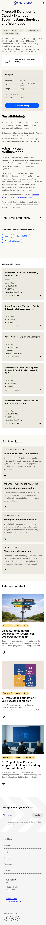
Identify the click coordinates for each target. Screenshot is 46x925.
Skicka (37, 815)
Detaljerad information (16, 218)
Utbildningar (9, 839)
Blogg (6, 851)
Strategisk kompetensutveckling (20, 519)
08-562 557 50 (11, 899)
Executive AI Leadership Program (21, 453)
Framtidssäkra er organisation (19, 488)
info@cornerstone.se (13, 901)
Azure (7, 236)
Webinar (7, 858)
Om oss (7, 870)
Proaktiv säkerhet (12, 241)
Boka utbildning (22, 105)
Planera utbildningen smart (18, 551)
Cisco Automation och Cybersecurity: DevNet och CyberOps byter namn (18, 633)
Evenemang (8, 864)
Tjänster (7, 845)
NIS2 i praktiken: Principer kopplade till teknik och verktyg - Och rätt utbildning (22, 765)
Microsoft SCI (21, 236)
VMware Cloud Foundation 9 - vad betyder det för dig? (20, 699)
